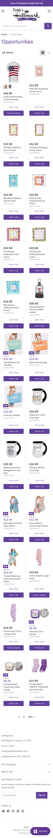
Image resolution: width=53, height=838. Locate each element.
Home (4, 34)
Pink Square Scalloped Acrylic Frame (11, 254)
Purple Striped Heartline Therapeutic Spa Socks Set (38, 687)
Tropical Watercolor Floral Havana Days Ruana (12, 578)
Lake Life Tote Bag (12, 415)
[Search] (48, 26)
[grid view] (43, 53)
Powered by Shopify (26, 833)
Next (30, 717)
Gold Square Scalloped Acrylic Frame (37, 254)
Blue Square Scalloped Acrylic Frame (11, 307)
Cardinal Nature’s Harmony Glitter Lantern (37, 309)
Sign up (41, 795)
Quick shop (13, 107)
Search (26, 827)
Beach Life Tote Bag (38, 362)
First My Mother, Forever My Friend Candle (12, 687)
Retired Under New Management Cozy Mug (12, 470)
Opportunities (9, 102)
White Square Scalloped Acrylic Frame (37, 201)
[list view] (49, 53)
